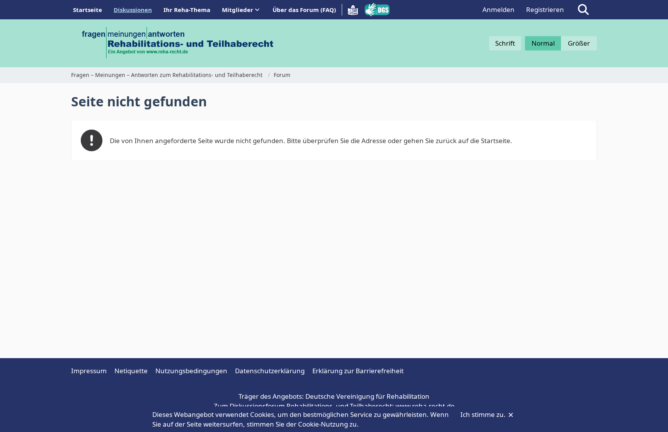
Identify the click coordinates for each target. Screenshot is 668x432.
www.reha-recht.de (425, 405)
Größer (579, 43)
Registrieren (545, 9)
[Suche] (583, 9)
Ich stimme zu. (483, 414)
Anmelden (498, 9)
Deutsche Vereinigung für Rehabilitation (367, 396)
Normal (543, 43)
